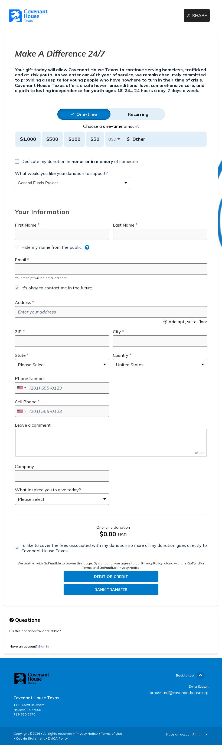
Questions (27, 620)
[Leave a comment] (111, 442)
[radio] (86, 114)
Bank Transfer (111, 589)
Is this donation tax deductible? (36, 631)
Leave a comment (33, 425)
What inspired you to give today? (48, 489)
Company (24, 466)
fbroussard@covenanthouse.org (178, 692)
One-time (86, 114)
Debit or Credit (111, 576)
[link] (28, 15)
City (117, 331)
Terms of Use (111, 733)
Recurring (138, 114)
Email (20, 259)
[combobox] (68, 183)
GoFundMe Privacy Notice (119, 568)
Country (120, 355)
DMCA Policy (58, 738)
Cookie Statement (30, 738)
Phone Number (30, 378)
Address (23, 302)
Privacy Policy (151, 563)
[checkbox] (76, 161)
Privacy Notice (87, 733)
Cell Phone (26, 401)
